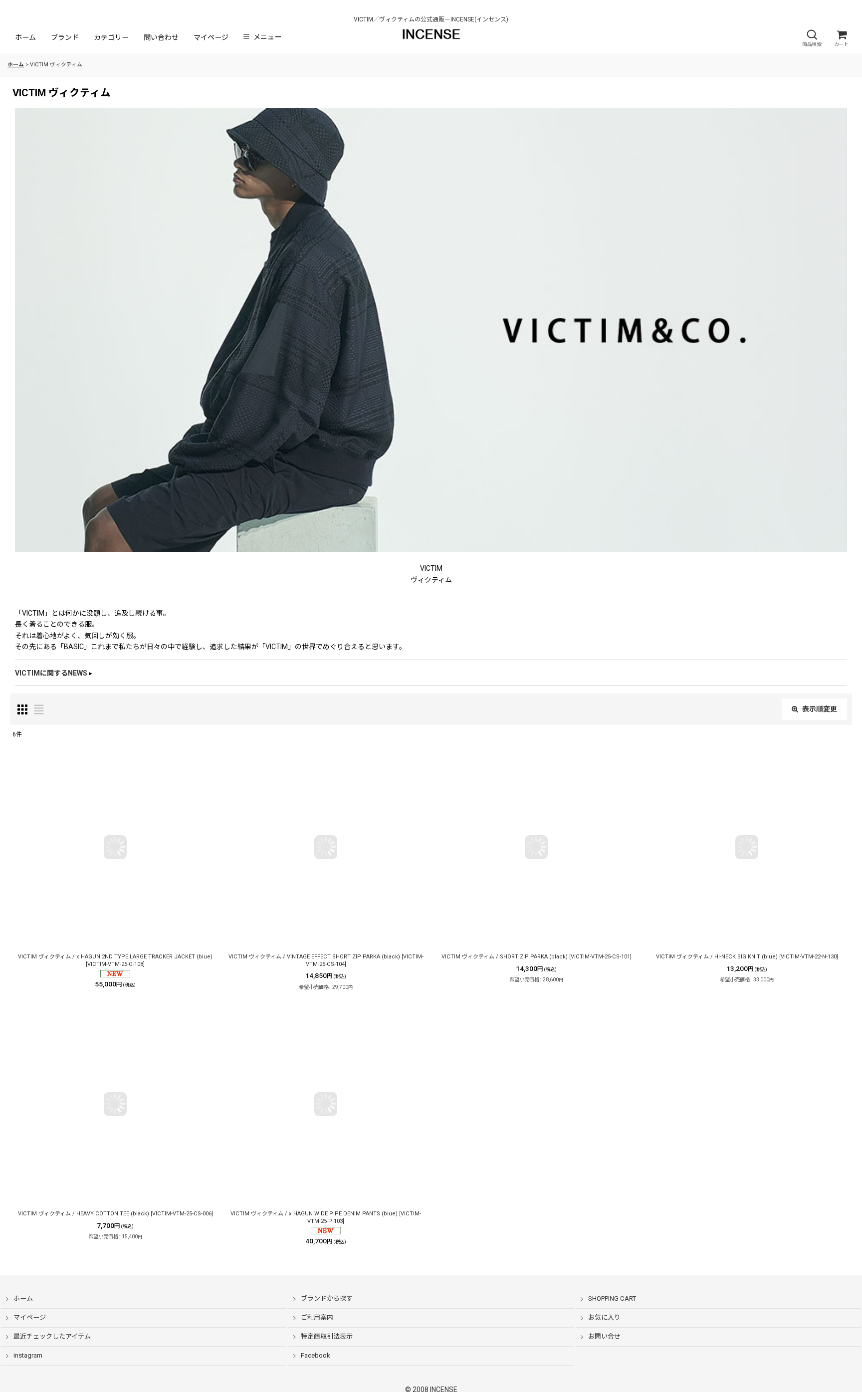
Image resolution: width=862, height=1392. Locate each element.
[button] (811, 38)
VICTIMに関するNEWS (51, 673)
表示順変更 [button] (819, 709)
